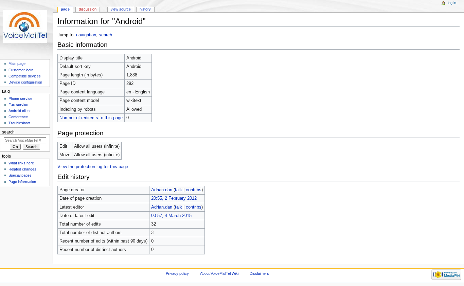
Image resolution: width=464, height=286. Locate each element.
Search (8, 132)
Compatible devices (24, 76)
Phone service (20, 98)
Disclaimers (259, 273)
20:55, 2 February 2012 (174, 198)
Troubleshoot (19, 123)
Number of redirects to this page (91, 117)
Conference (18, 117)
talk (178, 189)
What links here (21, 163)
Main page (16, 63)
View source (121, 9)
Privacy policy (177, 273)
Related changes (22, 169)
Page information (22, 182)
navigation (86, 35)
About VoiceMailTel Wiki (219, 273)
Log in (452, 3)
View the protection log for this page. (93, 166)
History (145, 9)
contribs (193, 189)
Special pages (20, 175)
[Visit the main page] (26, 26)
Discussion (87, 9)
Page (65, 9)
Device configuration (25, 82)
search (105, 35)
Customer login (20, 70)
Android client (19, 111)
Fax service (18, 105)
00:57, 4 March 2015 (171, 215)
